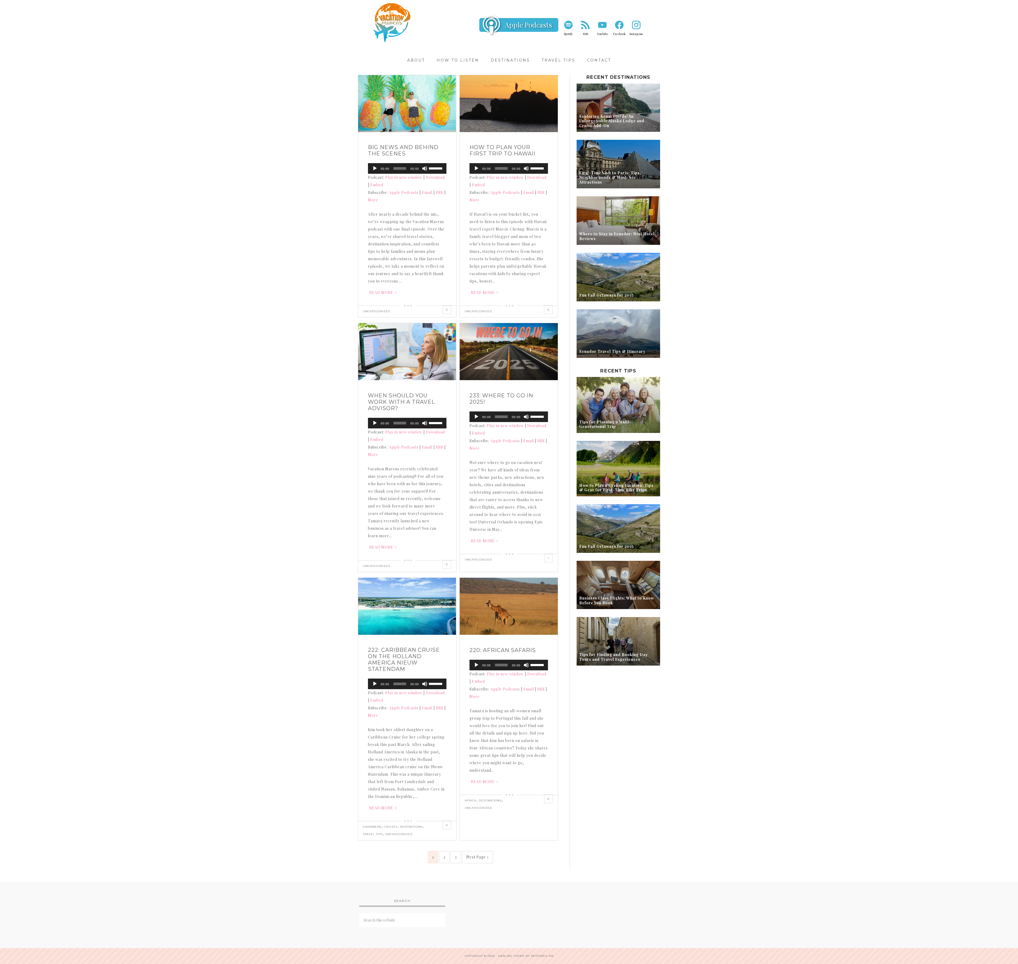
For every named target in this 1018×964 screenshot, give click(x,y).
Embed (376, 184)
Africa (470, 800)
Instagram (636, 34)
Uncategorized (376, 311)
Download (435, 177)
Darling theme (511, 956)
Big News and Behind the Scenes (403, 150)
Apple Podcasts (528, 24)
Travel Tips (373, 834)
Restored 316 (542, 956)
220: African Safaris (502, 650)
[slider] (436, 168)
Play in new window (403, 177)
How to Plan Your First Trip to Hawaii (502, 150)
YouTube (602, 34)
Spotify (568, 34)
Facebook (619, 34)
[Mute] (424, 168)
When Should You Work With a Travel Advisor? (401, 401)
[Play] (375, 168)
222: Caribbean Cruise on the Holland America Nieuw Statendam (404, 659)
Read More (381, 292)
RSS (585, 34)
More (373, 199)
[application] (407, 168)
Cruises (390, 826)
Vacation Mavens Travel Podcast (392, 22)
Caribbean (372, 826)
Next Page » (477, 856)
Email (427, 192)
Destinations (411, 826)
